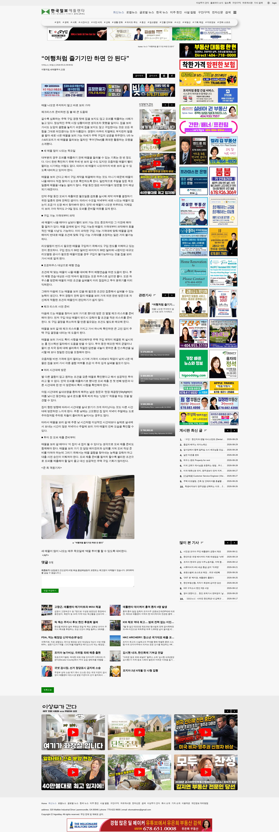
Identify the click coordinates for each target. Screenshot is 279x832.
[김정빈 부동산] (224, 403)
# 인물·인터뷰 (166, 22)
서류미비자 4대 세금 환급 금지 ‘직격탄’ (201, 567)
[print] (164, 75)
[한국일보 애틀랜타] (63, 12)
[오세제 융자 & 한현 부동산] (208, 57)
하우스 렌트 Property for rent (197, 460)
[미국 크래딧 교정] (153, 90)
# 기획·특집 (198, 22)
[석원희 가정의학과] (193, 387)
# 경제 (66, 22)
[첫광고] (202, 33)
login (274, 3)
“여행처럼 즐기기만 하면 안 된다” (161, 46)
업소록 (228, 3)
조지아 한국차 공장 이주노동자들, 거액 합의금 (205, 562)
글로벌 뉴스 (147, 12)
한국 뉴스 (162, 12)
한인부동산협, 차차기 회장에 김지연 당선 (202, 583)
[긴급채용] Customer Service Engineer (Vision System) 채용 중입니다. (205, 476)
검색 (228, 12)
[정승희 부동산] (223, 333)
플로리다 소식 (216, 3)
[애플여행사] (224, 387)
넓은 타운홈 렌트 (191, 455)
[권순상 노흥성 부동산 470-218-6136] (63, 90)
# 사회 (74, 22)
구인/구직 (236, 3)
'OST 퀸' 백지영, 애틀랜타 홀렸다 (199, 578)
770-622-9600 (113, 809)
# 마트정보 (210, 22)
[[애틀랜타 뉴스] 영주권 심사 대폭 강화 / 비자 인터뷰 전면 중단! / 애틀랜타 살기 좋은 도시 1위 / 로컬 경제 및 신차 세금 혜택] (157, 163)
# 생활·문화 (117, 22)
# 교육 (107, 22)
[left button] (165, 105)
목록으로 (48, 690)
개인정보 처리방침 (199, 803)
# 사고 (177, 22)
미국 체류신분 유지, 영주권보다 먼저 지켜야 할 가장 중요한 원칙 (205, 471)
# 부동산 (187, 22)
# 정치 (58, 22)
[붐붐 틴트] (223, 181)
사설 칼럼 (190, 12)
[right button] (172, 105)
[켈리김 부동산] (157, 333)
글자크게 (153, 75)
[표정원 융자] (108, 90)
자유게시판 (247, 3)
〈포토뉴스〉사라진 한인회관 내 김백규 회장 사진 (205, 599)
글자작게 (139, 75)
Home (44, 803)
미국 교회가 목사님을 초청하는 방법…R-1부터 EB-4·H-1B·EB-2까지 (205, 465)
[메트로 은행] (223, 211)
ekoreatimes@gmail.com (139, 809)
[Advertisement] (157, 241)
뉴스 (145, 46)
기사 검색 (258, 3)
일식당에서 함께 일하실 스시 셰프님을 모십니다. (205, 450)
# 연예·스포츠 (224, 22)
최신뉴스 (118, 12)
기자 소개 (176, 803)
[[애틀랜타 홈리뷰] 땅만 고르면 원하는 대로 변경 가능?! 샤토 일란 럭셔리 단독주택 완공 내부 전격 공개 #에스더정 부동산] (157, 141)
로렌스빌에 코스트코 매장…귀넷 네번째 (202, 572)
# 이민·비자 (96, 22)
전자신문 (217, 12)
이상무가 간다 (202, 3)
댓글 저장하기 (50, 590)
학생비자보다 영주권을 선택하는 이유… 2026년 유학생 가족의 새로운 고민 (205, 486)
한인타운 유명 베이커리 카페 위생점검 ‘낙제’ (204, 557)
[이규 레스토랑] (77, 33)
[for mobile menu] (235, 12)
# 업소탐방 (153, 22)
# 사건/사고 (84, 22)
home (140, 47)
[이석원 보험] (208, 69)
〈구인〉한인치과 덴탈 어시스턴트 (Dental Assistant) (205, 439)
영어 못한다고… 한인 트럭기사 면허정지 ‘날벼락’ (205, 593)
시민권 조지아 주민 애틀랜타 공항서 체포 (202, 551)
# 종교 (143, 22)
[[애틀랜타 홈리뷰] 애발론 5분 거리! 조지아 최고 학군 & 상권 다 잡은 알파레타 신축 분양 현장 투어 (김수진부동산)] (157, 185)
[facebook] (172, 75)
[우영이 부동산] (208, 85)
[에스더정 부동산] (223, 303)
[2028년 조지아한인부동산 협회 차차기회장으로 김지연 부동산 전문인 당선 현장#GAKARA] (206, 772)
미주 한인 (176, 12)
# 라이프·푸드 (131, 22)
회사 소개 (165, 803)
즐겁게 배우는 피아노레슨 (195, 444)
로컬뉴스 (131, 12)
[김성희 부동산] (139, 33)
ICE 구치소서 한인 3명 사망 (196, 588)
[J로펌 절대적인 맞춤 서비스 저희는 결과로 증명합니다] (193, 303)
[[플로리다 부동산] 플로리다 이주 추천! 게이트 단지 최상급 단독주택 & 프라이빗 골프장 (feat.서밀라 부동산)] (157, 120)
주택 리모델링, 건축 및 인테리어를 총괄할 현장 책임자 (205, 481)
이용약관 (186, 803)
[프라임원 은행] (193, 181)
